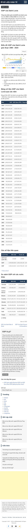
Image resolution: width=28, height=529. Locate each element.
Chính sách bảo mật (17, 517)
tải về (25, 70)
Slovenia (4, 305)
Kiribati (3, 287)
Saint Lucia (5, 7)
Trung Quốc (7, 406)
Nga (5, 404)
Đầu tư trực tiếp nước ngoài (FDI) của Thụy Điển (14, 422)
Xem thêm (5, 374)
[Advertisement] (14, 485)
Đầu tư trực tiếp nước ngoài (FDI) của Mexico (12, 440)
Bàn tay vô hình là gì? (8, 467)
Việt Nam (6, 409)
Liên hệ (24, 517)
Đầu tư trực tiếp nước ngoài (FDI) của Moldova (12, 435)
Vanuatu (4, 284)
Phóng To (24, 51)
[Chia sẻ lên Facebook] (8, 526)
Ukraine (4, 302)
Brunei (3, 295)
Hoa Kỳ (6, 408)
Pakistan (4, 299)
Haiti (3, 311)
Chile (3, 308)
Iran (5, 399)
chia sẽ (19, 70)
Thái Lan (6, 411)
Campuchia (7, 413)
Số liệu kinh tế (10, 2)
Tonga (3, 314)
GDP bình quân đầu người (4, 259)
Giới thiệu (9, 517)
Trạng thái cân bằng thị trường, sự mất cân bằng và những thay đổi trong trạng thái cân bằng (14, 459)
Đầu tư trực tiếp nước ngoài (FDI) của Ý (13, 426)
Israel (5, 401)
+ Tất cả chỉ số (4, 270)
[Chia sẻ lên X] (12, 526)
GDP (3, 262)
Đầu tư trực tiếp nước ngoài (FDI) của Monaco (12, 430)
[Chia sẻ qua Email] (15, 526)
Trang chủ (4, 517)
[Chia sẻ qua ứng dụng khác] (19, 526)
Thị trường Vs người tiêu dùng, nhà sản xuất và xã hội (14, 453)
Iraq (5, 403)
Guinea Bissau (3, 291)
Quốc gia (3, 387)
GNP (3, 266)
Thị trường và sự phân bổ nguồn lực (12, 449)
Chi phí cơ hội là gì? (8, 464)
